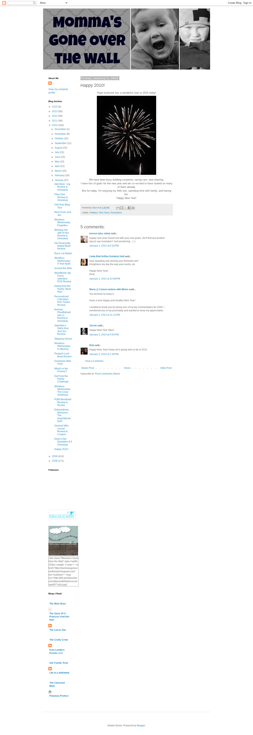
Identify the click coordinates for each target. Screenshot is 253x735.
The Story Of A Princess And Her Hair (59, 616)
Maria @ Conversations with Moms (108, 289)
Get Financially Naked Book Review (62, 246)
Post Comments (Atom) (107, 373)
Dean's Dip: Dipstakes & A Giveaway (63, 442)
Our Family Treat (58, 663)
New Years (104, 212)
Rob (91, 345)
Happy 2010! (61, 449)
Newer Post (87, 368)
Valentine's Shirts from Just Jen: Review (61, 329)
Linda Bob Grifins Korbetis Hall (106, 256)
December (61, 129)
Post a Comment (94, 361)
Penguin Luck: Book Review (63, 355)
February (60, 175)
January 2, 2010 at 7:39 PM (104, 354)
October (59, 138)
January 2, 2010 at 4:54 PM (104, 334)
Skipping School (63, 338)
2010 (55, 125)
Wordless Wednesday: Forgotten (62, 222)
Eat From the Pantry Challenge (61, 379)
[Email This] (118, 208)
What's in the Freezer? (61, 370)
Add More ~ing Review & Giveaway (62, 187)
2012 (55, 116)
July (57, 152)
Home (127, 368)
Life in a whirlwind (59, 672)
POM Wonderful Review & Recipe (62, 402)
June (58, 157)
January (59, 180)
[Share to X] (125, 208)
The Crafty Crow (58, 639)
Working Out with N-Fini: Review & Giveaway (61, 234)
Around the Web (63, 268)
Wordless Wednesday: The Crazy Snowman (62, 390)
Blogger (141, 725)
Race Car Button (63, 253)
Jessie (93, 325)
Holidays (94, 212)
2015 (55, 106)
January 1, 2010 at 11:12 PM (104, 314)
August (59, 147)
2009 (55, 456)
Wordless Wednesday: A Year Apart (62, 261)
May (57, 161)
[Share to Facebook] (129, 208)
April (57, 166)
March (58, 170)
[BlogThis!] (122, 208)
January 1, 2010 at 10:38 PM (104, 278)
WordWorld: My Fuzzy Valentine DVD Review (62, 277)
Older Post (166, 368)
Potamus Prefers (59, 696)
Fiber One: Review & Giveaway (61, 197)
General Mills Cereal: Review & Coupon (61, 430)
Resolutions (116, 212)
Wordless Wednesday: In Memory (62, 346)
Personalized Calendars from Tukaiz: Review (62, 300)
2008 (55, 460)
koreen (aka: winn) (99, 233)
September (61, 143)
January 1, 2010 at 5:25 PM (104, 245)
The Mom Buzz (57, 603)
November (61, 134)
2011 (55, 120)
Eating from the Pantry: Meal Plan (62, 289)
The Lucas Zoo (57, 630)
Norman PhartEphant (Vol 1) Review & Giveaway (62, 315)
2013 (55, 111)
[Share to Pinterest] (133, 208)
